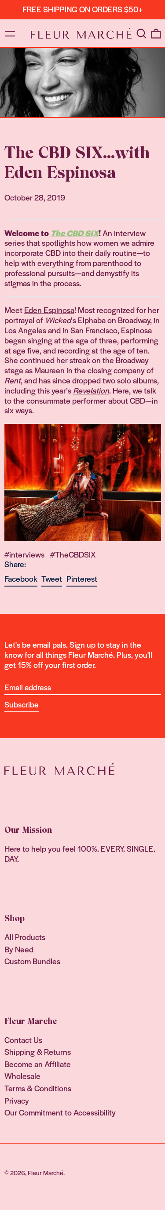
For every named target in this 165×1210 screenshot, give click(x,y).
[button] (141, 33)
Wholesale (22, 1075)
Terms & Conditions (37, 1087)
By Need (18, 949)
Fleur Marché (45, 1172)
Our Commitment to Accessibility (60, 1112)
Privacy (16, 1100)
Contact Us (23, 1039)
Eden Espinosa (49, 309)
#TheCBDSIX (72, 554)
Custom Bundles (32, 960)
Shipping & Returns (37, 1051)
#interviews (24, 554)
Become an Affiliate (37, 1063)
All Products (24, 936)
